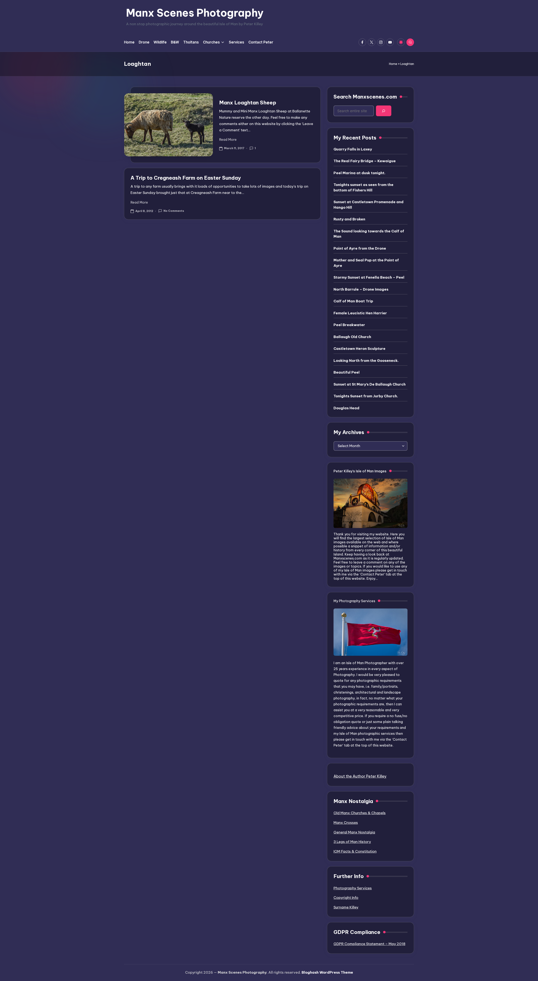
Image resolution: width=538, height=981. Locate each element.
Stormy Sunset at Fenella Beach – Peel (369, 277)
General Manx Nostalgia (354, 832)
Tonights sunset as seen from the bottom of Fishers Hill (363, 187)
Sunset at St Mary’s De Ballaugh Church (370, 384)
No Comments (174, 210)
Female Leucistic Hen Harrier (360, 313)
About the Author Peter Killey (360, 776)
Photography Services (353, 888)
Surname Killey (346, 907)
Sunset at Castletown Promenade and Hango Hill (369, 205)
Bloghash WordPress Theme (327, 972)
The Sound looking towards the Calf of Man (369, 234)
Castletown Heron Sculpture (359, 348)
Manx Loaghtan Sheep (247, 102)
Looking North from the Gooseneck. (366, 360)
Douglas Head (346, 408)
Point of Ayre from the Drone (360, 248)
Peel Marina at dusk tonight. (359, 173)
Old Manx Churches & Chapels (360, 813)
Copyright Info (346, 897)
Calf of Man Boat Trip (353, 301)
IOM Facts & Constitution (355, 851)
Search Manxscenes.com (365, 96)
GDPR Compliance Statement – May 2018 (369, 943)
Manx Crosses (346, 822)
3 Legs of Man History (352, 841)
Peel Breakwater (349, 325)
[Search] (383, 110)
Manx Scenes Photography (195, 12)
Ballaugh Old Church (352, 336)
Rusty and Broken (349, 219)
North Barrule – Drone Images (361, 289)
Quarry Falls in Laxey (353, 149)
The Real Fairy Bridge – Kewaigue (365, 161)
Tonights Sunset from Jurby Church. (366, 396)
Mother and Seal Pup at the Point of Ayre (366, 263)
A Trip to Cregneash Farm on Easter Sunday (186, 178)
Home (393, 64)
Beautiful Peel (347, 372)
